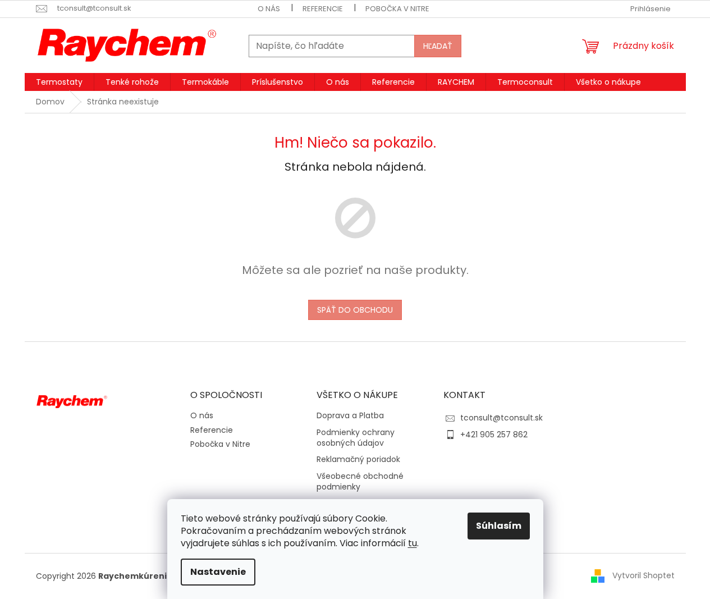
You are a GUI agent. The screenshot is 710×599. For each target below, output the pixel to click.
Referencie (323, 8)
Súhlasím (498, 525)
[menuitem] (59, 82)
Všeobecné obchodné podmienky (360, 481)
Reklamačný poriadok (358, 459)
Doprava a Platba (350, 415)
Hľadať (437, 46)
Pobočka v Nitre (397, 8)
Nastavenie (218, 571)
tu (412, 543)
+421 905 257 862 (494, 434)
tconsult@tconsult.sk (501, 417)
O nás (269, 8)
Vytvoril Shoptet (643, 575)
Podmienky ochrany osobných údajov (356, 438)
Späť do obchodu (355, 309)
